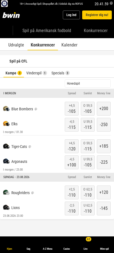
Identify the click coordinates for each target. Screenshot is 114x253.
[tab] (16, 44)
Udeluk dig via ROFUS (71, 3)
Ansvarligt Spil (33, 3)
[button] (57, 93)
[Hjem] (12, 14)
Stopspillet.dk (50, 3)
